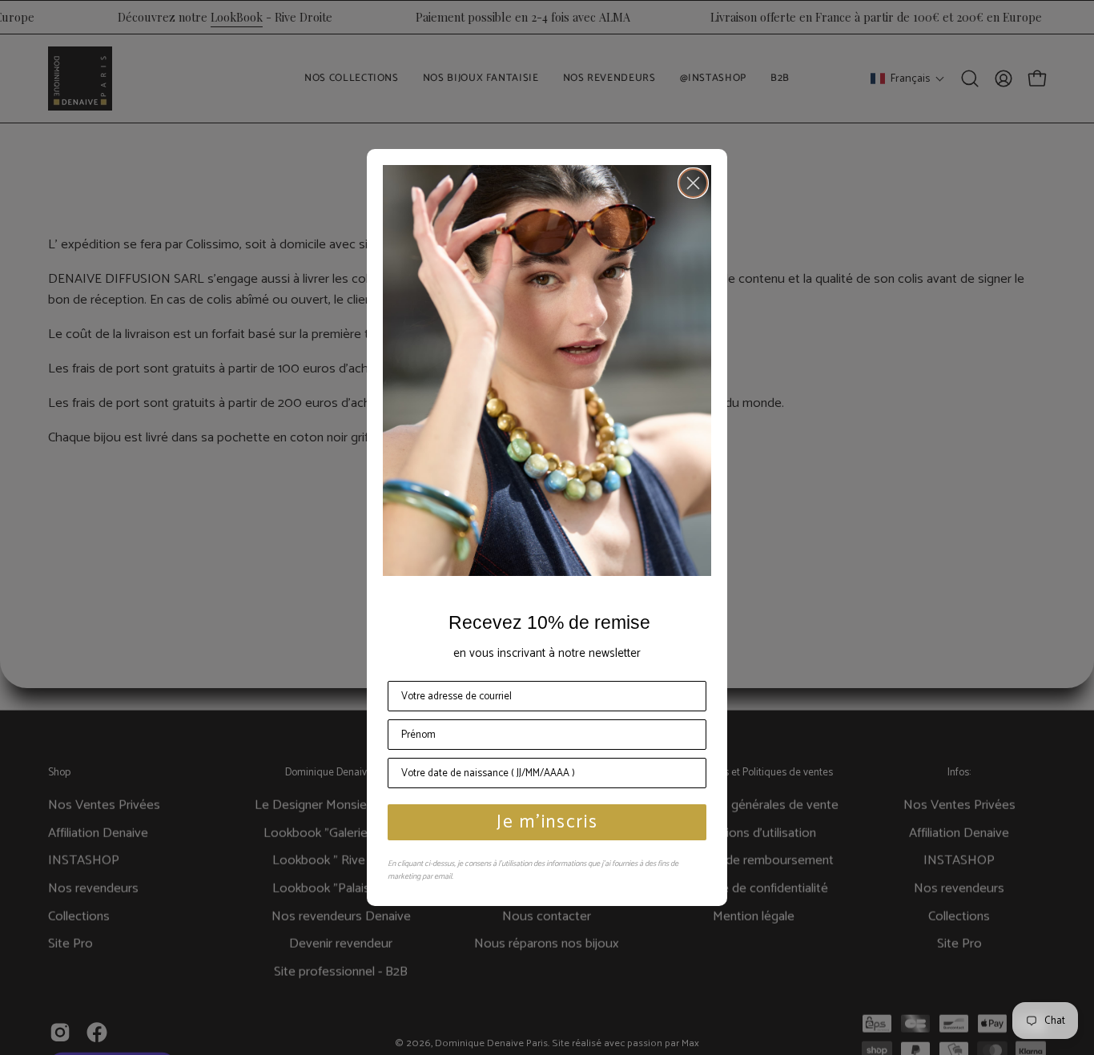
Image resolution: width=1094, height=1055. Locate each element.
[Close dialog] (693, 183)
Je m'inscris (547, 822)
